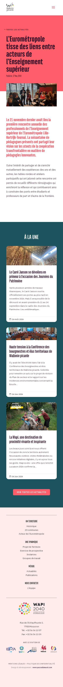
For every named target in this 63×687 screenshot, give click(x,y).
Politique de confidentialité (41, 664)
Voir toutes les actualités (31, 492)
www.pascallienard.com (42, 667)
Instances (31, 554)
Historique (31, 526)
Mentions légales (16, 664)
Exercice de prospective (31, 550)
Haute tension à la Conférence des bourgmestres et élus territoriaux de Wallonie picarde (31, 362)
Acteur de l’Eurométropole (31, 533)
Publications (31, 575)
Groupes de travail (31, 558)
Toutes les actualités (17, 29)
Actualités (31, 571)
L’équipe (31, 588)
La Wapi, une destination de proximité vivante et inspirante (31, 440)
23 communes (31, 530)
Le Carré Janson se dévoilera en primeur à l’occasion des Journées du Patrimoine (31, 284)
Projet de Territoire (31, 546)
